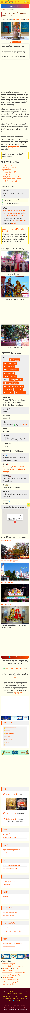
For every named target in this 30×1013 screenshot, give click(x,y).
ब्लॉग (20, 993)
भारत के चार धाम (20, 966)
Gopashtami (17, 213)
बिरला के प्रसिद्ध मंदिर (20, 973)
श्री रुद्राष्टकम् (6, 170)
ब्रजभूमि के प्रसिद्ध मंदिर (7, 970)
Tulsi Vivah (6, 215)
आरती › (6, 829)
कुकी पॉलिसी (16, 998)
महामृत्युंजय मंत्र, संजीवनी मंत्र (10, 176)
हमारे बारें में (17, 996)
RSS (22, 998)
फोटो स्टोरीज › (8, 908)
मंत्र (16, 991)
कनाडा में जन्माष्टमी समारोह (9, 947)
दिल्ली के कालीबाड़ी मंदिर (7, 966)
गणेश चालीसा (6, 900)
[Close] (21, 516)
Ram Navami (7, 213)
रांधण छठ (7, 742)
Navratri (23, 210)
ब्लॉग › (6, 939)
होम (1, 9)
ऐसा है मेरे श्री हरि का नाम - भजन (10, 868)
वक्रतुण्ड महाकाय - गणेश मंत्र (9, 881)
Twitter (23, 1005)
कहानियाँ (15, 993)
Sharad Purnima (20, 220)
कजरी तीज (7, 730)
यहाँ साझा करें (18, 693)
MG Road (15, 467)
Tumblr (5, 1007)
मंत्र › (5, 876)
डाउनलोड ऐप (17, 1000)
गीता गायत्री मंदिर (6, 604)
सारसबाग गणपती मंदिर (12, 794)
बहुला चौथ (7, 736)
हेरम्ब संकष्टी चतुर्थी (9, 733)
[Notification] (27, 2)
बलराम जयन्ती (8, 739)
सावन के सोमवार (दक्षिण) (10, 728)
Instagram (16, 1005)
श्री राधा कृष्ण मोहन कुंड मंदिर (9, 561)
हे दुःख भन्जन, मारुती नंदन (15, 6)
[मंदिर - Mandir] (15, 2)
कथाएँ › (6, 845)
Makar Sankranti (17, 215)
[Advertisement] (15, 75)
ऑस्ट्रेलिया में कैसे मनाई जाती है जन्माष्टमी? (12, 943)
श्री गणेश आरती (6, 834)
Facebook (8, 1005)
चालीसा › (6, 892)
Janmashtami (15, 210)
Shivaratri (6, 210)
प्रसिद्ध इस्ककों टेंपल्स (7, 973)
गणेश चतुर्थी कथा (6, 928)
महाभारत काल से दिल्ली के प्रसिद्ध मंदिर (11, 975)
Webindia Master (23, 1009)
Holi (12, 220)
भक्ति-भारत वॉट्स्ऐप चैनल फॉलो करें (15, 668)
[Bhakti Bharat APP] (28, 504)
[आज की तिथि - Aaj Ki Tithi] (18, 2)
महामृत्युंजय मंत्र (6, 884)
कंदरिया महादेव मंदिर (11, 819)
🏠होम (5, 991)
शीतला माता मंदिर (6, 541)
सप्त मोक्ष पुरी (15, 968)
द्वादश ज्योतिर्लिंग (5, 968)
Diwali (24, 213)
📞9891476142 (21, 425)
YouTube (12, 1007)
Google (25, 1007)
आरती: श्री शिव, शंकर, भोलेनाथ (11, 179)
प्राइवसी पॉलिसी (7, 998)
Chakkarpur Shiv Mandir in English (13, 230)
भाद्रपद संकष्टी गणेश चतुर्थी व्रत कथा (11, 849)
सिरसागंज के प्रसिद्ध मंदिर (8, 984)
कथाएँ (21, 991)
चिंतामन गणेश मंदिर (11, 813)
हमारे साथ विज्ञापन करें (8, 996)
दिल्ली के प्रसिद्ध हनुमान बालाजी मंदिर (10, 979)
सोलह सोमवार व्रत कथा (8, 853)
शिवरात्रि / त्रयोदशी (8, 165)
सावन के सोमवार (7, 174)
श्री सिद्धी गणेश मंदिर (13, 147)
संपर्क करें (25, 996)
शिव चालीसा (5, 896)
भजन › (6, 861)
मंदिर (4, 9)
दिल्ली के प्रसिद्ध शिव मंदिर (9, 167)
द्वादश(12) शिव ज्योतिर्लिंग (9, 172)
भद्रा (6, 745)
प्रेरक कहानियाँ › (9, 923)
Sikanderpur (7, 467)
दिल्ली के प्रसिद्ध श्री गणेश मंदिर (10, 912)
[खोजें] (21, 2)
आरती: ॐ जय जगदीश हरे (9, 181)
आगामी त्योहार (8, 723)
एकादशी (13, 223)
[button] (15, 522)
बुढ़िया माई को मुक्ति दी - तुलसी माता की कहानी (13, 931)
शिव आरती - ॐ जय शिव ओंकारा (10, 837)
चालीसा (11, 991)
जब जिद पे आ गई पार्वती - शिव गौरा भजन (11, 865)
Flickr (18, 1007)
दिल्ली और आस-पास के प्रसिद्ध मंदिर (10, 982)
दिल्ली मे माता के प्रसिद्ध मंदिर (8, 964)
